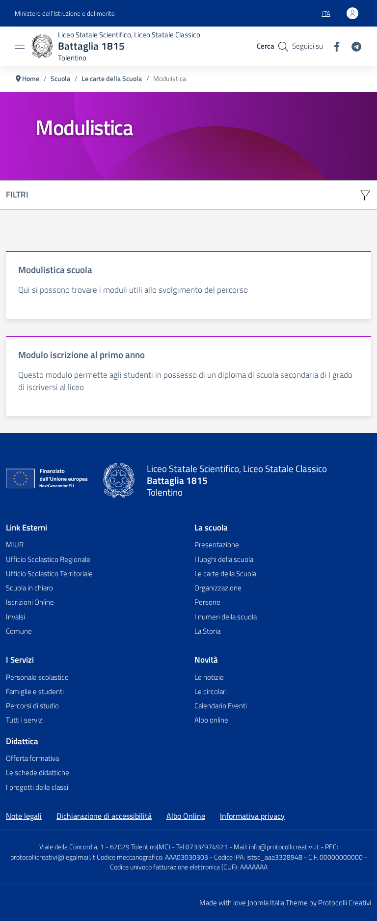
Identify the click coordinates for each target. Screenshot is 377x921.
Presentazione (216, 544)
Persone (207, 602)
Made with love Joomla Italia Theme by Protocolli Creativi (285, 902)
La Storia (207, 631)
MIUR (15, 544)
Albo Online (185, 816)
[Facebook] (333, 45)
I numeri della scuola (225, 616)
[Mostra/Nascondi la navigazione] (20, 45)
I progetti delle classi (37, 787)
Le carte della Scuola (225, 573)
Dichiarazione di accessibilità (104, 816)
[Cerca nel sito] (283, 46)
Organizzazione (218, 587)
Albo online (211, 720)
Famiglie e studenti (35, 691)
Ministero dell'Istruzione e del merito (65, 13)
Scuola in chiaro (29, 587)
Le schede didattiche (37, 772)
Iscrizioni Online (30, 602)
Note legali (24, 816)
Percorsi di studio (32, 705)
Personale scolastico (37, 677)
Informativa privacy (252, 816)
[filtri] (365, 195)
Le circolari (210, 691)
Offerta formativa (32, 758)
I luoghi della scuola (223, 559)
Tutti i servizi (25, 720)
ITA (330, 15)
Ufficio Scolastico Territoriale (49, 573)
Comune (19, 631)
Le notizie (209, 677)
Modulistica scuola (55, 269)
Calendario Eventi (220, 705)
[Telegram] (352, 45)
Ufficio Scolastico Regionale (48, 559)
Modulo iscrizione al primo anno (81, 354)
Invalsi (15, 616)
